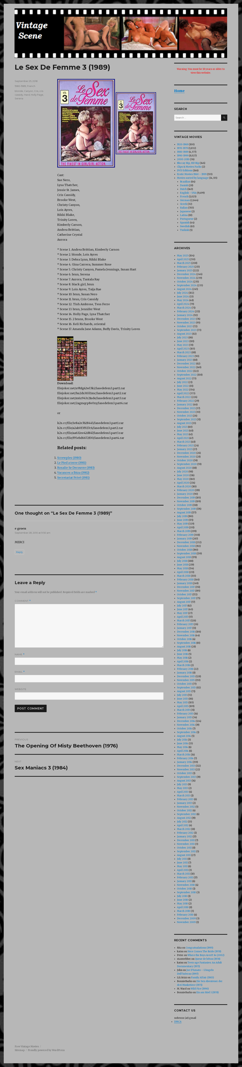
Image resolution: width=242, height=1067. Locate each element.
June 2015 (182, 698)
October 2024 (185, 281)
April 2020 (183, 482)
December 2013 (186, 765)
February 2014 (185, 758)
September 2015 (186, 687)
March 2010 (183, 911)
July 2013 (182, 784)
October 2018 (184, 549)
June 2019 (182, 520)
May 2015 (182, 702)
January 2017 (184, 628)
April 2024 (183, 304)
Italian (184, 207)
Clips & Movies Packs (189, 166)
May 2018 (182, 568)
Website (20, 689)
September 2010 (186, 892)
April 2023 (183, 348)
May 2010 (182, 903)
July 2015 (182, 695)
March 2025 (184, 263)
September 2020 (187, 464)
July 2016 (182, 650)
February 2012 (185, 832)
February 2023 (185, 356)
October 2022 (185, 371)
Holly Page (37, 94)
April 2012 (182, 825)
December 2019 (186, 497)
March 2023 (184, 352)
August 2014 (184, 736)
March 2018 (183, 575)
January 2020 (185, 493)
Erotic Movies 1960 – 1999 (192, 174)
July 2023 (182, 337)
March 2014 (183, 754)
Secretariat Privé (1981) (73, 477)
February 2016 (185, 668)
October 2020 (185, 460)
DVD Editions (184, 170)
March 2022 (184, 397)
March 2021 (183, 441)
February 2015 (185, 713)
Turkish (184, 230)
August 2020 (184, 467)
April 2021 (183, 438)
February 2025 (185, 266)
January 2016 (184, 672)
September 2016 (186, 642)
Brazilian (185, 181)
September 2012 (186, 814)
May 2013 (182, 788)
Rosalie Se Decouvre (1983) (76, 467)
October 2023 (185, 326)
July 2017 (182, 605)
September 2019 (186, 508)
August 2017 (184, 601)
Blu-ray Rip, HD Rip (188, 163)
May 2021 (182, 434)
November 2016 (186, 635)
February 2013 (185, 799)
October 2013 (184, 773)
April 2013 (182, 791)
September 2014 (186, 732)
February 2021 (185, 445)
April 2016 (182, 661)
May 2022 (182, 389)
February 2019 (185, 534)
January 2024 (185, 315)
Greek (183, 204)
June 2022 (183, 385)
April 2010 (182, 907)
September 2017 (186, 598)
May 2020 (183, 479)
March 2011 (183, 873)
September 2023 (186, 330)
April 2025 (183, 259)
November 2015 (186, 680)
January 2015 (184, 717)
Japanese (185, 211)
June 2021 (182, 430)
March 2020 (184, 486)
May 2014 (182, 747)
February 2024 (185, 311)
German (185, 200)
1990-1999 (182, 155)
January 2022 (185, 404)
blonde (19, 91)
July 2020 (182, 471)
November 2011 (186, 844)
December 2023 (186, 318)
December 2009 (186, 918)
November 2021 (186, 412)
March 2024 (184, 307)
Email (20, 671)
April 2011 (182, 870)
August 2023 (184, 333)
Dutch (183, 189)
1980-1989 (20, 86)
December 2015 (186, 676)
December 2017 (186, 587)
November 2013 (186, 769)
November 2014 (186, 724)
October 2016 (184, 639)
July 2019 (182, 516)
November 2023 (186, 322)
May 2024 (183, 300)
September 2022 (186, 374)
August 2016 (184, 646)
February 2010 (185, 914)
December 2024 (186, 274)
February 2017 (185, 624)
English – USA (188, 192)
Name (20, 654)
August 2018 (184, 557)
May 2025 (182, 255)
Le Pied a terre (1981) (71, 462)
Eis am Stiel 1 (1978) (207, 992)
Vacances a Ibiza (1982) (73, 472)
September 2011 (186, 851)
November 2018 (186, 546)
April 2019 (182, 527)
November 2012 (186, 806)
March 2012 (183, 829)
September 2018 (186, 553)
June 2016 (182, 654)
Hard (27, 94)
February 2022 (185, 400)
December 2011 (186, 840)
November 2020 (186, 456)
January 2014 (184, 762)
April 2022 (183, 393)
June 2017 (182, 609)
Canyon (28, 91)
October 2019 (184, 505)
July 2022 (182, 382)
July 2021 (182, 426)
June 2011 (182, 862)
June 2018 (182, 564)
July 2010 (182, 896)
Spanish (184, 222)
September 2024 (187, 285)
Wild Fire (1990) (200, 988)
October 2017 (184, 594)
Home (179, 91)
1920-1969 (182, 144)
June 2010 (182, 899)
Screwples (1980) (69, 457)
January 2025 (184, 270)
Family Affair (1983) (202, 977)
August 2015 (184, 691)
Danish (184, 185)
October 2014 (184, 728)
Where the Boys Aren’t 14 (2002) (205, 955)
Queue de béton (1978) (207, 958)
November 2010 (186, 884)
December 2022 (186, 363)
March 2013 (183, 795)
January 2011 (184, 881)
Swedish (185, 226)
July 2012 (182, 821)
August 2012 (184, 817)
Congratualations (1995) (199, 947)
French (31, 86)
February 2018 (185, 579)
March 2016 (183, 665)
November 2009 (186, 922)
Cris (36, 91)
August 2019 (184, 512)
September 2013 (186, 776)
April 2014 (182, 750)
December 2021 (186, 408)
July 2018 (182, 560)
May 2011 (182, 866)
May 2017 (182, 613)
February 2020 (185, 490)
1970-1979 (182, 148)
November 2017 (186, 590)
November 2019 (186, 501)
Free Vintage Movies (27, 1046)
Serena (19, 98)
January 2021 (184, 449)
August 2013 (184, 780)
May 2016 (182, 657)
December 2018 (186, 542)
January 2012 (184, 836)
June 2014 (182, 743)
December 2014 (186, 721)
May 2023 (182, 345)
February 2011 (185, 877)
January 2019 (184, 538)
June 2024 (183, 296)
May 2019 (182, 523)
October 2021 (184, 415)
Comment (23, 600)
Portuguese (186, 218)
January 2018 (184, 583)
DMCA (177, 1021)
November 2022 (186, 367)
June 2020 (183, 475)
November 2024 (186, 277)
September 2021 (186, 419)
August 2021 (184, 423)
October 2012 (184, 810)
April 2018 (182, 572)
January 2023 (185, 359)
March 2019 (183, 531)
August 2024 (184, 289)
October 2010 (184, 888)
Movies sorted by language (193, 177)
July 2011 (182, 858)
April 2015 (182, 706)
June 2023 (183, 341)
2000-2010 (183, 159)
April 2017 (182, 616)
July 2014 (182, 739)
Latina (184, 215)
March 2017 (183, 620)
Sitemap (20, 1050)
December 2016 (186, 631)
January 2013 (184, 803)
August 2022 (184, 378)
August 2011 (184, 855)
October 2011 (184, 847)
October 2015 (184, 683)
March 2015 (183, 709)
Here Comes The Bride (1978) (204, 951)
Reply (19, 552)
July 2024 (182, 292)
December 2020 (186, 452)
